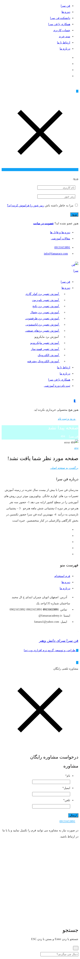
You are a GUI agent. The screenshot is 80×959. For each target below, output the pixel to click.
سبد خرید (64, 36)
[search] (75, 948)
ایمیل (66, 788)
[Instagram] (69, 63)
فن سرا (65, 5)
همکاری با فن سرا (59, 24)
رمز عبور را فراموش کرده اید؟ (25, 205)
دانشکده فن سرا (60, 18)
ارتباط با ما (63, 42)
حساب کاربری (61, 30)
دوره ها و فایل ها (60, 232)
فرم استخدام (62, 576)
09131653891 (62, 247)
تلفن (66, 800)
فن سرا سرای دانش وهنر (58, 641)
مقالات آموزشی (60, 238)
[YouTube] (69, 69)
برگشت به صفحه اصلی (64, 468)
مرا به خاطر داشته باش (59, 205)
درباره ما (65, 48)
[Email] (69, 57)
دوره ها (66, 11)
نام (67, 775)
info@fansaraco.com (56, 253)
